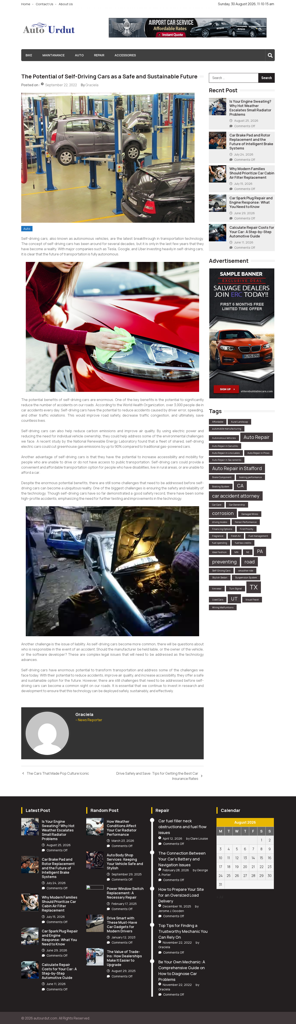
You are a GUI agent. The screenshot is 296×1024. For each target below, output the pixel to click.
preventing (224, 561)
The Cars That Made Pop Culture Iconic (58, 773)
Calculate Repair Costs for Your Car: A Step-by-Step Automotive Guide (251, 232)
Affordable (217, 421)
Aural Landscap (239, 421)
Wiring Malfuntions (222, 607)
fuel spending (219, 542)
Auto (79, 55)
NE (247, 552)
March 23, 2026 (123, 841)
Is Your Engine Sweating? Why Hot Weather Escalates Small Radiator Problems (250, 108)
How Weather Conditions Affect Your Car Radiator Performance (122, 828)
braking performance (250, 477)
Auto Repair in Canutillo (225, 446)
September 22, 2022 (61, 85)
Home (25, 4)
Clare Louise (199, 838)
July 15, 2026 (243, 184)
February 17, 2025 (124, 904)
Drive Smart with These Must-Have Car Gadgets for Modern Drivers (122, 924)
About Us (66, 4)
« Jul (219, 896)
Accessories (125, 55)
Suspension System (246, 577)
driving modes (219, 522)
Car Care (216, 504)
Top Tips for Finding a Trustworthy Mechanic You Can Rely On (183, 931)
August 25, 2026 (246, 120)
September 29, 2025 (127, 874)
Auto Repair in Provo (258, 452)
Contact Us (44, 4)
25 (229, 875)
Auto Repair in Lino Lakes (226, 452)
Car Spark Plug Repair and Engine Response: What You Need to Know (251, 202)
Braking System (220, 486)
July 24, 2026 (243, 154)
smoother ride (245, 570)
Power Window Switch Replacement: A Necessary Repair (125, 893)
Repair (99, 55)
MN (236, 552)
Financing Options (222, 529)
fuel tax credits (243, 542)
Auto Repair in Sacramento (226, 459)
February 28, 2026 (176, 870)
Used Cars (217, 599)
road (249, 561)
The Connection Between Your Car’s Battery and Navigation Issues (182, 858)
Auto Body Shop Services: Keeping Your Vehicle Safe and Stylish (125, 861)
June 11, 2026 (243, 242)
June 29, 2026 (244, 213)
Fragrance (217, 535)
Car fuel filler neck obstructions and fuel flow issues (182, 826)
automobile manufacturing (226, 428)
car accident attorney (235, 496)
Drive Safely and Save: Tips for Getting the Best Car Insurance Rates (157, 776)
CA (240, 485)
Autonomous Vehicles (224, 438)
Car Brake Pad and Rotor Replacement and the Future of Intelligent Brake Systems (251, 142)
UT (234, 599)
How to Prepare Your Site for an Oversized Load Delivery (181, 895)
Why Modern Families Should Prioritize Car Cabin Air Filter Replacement (251, 173)
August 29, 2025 (124, 971)
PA (260, 551)
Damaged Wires (249, 514)
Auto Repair (257, 437)
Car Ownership (237, 504)
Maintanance (53, 55)
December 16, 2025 (177, 906)
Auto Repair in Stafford (237, 468)
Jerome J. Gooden (171, 911)
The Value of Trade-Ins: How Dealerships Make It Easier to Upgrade (124, 958)
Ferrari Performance (246, 522)
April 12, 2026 (172, 838)
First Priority (246, 529)
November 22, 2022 (177, 942)
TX (254, 587)
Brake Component (221, 477)
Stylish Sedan (219, 577)
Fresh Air (236, 535)
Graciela (92, 85)
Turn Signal (235, 588)
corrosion (223, 513)
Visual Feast (252, 599)
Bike (29, 55)
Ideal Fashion (219, 552)
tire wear (216, 588)
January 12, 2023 (123, 937)
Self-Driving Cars (221, 570)
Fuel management (258, 535)
